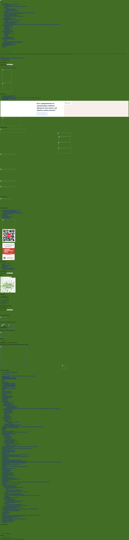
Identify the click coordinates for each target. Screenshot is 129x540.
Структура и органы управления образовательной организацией (15, 6)
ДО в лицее (6, 20)
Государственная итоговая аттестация (8, 38)
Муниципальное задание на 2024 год (8, 450)
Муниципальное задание (6, 449)
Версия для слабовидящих (4, 65)
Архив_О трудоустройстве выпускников (11, 510)
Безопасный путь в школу (8, 26)
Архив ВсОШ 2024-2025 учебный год (8, 386)
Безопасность (4, 214)
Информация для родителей (7, 25)
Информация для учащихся (7, 18)
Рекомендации (6, 415)
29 (4, 302)
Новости (3, 340)
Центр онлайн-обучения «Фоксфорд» (8, 268)
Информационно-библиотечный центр (9, 44)
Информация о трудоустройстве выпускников (10, 427)
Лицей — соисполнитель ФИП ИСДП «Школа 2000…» (16, 494)
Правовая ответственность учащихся (8, 475)
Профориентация (5, 480)
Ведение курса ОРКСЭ (8, 28)
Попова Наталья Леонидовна (7, 474)
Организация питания (6, 459)
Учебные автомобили (6, 512)
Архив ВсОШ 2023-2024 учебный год (8, 385)
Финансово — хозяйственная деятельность (11, 506)
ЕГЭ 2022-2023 (5, 400)
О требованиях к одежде (8, 30)
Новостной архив (3, 64)
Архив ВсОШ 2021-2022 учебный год (8, 384)
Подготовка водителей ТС (7, 43)
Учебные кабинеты (5, 513)
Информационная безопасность (7, 31)
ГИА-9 (3, 390)
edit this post (2, 56)
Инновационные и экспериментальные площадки (11, 211)
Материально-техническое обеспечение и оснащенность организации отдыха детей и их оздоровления (20, 446)
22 (4, 301)
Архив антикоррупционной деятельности (13, 501)
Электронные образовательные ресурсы (11, 22)
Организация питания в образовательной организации (11, 460)
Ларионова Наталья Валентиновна (12, 406)
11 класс (5, 39)
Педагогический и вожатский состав (8, 468)
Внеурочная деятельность (10, 9)
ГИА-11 (3, 389)
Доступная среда (7, 17)
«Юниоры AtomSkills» (4, 58)
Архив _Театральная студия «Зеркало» (13, 443)
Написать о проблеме (42, 113)
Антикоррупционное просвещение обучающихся (14, 500)
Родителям (6, 36)
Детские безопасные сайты (7, 393)
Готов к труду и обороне (6, 218)
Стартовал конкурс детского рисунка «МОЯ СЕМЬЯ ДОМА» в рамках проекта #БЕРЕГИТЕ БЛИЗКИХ (20, 508)
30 (5, 302)
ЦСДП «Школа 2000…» (6, 263)
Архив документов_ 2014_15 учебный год (13, 490)
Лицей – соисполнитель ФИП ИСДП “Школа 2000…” (13, 212)
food (3, 381)
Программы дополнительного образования (9, 478)
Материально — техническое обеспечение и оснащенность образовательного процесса (19, 12)
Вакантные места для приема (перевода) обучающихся (13, 16)
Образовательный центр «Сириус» (8, 269)
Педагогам (6, 34)
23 (5, 301)
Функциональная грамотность (7, 96)
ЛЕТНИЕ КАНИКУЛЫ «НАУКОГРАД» (9, 433)
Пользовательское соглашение (7, 473)
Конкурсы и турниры (8, 421)
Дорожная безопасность (6, 397)
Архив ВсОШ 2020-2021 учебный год (8, 383)
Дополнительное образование (7, 395)
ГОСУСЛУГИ (4, 215)
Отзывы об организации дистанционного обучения (11, 464)
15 (4, 300)
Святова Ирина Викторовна (11, 407)
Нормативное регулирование (9, 33)
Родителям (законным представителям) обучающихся (11, 483)
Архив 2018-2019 (5, 382)
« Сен (1, 303)
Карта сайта (4, 428)
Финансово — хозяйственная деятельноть (11, 15)
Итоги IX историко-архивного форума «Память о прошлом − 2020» (12, 57)
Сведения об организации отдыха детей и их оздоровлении (12, 41)
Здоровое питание (5, 401)
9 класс (5, 40)
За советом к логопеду (8, 412)
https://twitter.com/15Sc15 (6, 533)
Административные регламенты (10, 486)
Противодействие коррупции (7, 213)
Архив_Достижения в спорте (11, 445)
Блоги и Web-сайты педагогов (9, 23)
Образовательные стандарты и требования (11, 10)
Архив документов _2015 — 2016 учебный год (14, 489)
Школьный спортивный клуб (7, 216)
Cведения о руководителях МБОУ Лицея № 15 (14, 504)
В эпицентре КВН (7, 436)
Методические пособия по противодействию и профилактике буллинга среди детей (16, 448)
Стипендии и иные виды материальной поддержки (13, 13)
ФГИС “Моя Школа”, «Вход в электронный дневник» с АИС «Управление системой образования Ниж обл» (21, 97)
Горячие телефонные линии (7, 391)
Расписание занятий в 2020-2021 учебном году (12, 19)
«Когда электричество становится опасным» (10, 372)
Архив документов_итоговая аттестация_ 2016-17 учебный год (17, 491)
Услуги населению (5, 217)
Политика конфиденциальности (7, 37)
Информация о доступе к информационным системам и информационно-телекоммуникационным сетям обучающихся (22, 426)
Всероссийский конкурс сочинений (10, 21)
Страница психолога (8, 416)
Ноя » (4, 303)
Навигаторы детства (5, 452)
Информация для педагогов (7, 404)
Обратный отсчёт (5, 457)
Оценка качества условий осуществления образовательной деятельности (14, 466)
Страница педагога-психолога (7, 45)
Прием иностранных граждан (7, 477)
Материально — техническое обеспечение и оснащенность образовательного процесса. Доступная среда (22, 495)
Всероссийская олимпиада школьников (9, 98)
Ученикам (6, 35)
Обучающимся (4, 458)
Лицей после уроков (5, 434)
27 (2, 302)
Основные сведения (7, 5)
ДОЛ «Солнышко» (7, 438)
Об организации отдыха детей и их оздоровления (13, 42)
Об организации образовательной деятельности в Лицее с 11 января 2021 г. (15, 454)
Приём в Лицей (7, 29)
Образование (6, 496)
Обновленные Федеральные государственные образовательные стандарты (15, 456)
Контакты (4, 429)
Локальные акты (7, 32)
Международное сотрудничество (8, 447)
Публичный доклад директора (9, 502)
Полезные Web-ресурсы (6, 537)
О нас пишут (4, 522)
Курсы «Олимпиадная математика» (8, 431)
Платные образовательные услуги (10, 14)
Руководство (6, 11)
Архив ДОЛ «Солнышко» (10, 439)
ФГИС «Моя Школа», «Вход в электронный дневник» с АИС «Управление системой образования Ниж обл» (21, 515)
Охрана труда (4, 465)
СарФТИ (3, 267)
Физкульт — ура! (7, 444)
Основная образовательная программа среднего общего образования (14, 462)
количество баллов (33, 53)
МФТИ (3, 264)
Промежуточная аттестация (9, 423)
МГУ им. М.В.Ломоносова (7, 265)
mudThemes (22, 539)
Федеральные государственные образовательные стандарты (12, 516)
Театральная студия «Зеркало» (9, 442)
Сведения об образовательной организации (9, 4)
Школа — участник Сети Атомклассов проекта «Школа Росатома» (13, 518)
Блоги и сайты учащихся (8, 419)
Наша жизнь (4, 453)
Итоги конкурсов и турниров (7, 521)
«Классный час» (7, 435)
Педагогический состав (6, 469)
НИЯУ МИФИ (5, 266)
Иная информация (5, 374)
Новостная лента (5, 3)
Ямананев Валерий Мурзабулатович (8, 520)
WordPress (11, 539)
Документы (6, 7)
